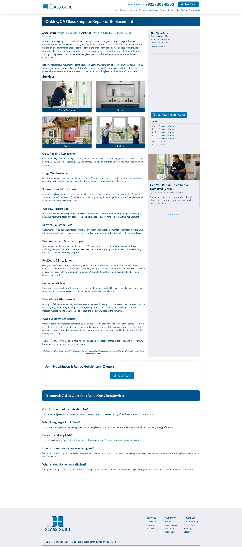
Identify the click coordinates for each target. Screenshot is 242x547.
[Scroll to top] (237, 523)
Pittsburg (46, 36)
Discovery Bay (117, 32)
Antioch (60, 32)
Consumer (178, 192)
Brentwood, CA (136, 4)
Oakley (129, 32)
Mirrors (133, 10)
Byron (96, 32)
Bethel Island (72, 32)
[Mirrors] (120, 97)
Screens (171, 10)
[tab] (168, 214)
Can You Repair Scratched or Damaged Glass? (169, 187)
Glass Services (121, 10)
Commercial (194, 10)
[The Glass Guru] (57, 523)
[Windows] (120, 132)
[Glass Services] (67, 97)
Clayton (104, 32)
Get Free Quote (188, 4)
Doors (163, 10)
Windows (153, 10)
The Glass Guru (159, 192)
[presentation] (174, 167)
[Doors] (67, 132)
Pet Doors (182, 10)
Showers (143, 10)
